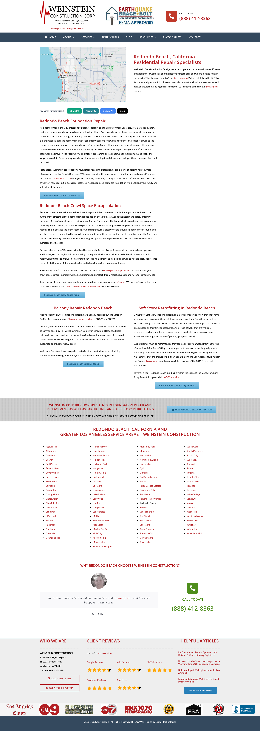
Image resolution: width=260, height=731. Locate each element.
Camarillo (51, 489)
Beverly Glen (52, 468)
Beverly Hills (52, 472)
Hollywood (98, 468)
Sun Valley (192, 459)
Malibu (96, 515)
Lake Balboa (99, 494)
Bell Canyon (52, 464)
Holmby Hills (99, 472)
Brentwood (51, 481)
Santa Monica (147, 529)
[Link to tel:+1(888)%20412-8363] (192, 588)
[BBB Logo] (243, 706)
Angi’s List (122, 679)
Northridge (145, 464)
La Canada (98, 481)
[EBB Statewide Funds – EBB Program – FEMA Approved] (130, 7)
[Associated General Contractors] (218, 704)
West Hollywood (195, 515)
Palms (143, 481)
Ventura (191, 507)
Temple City (193, 476)
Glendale (50, 533)
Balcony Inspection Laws (81, 319)
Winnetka (192, 529)
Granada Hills (53, 537)
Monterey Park (147, 446)
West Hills (192, 511)
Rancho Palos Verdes (150, 498)
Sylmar (190, 468)
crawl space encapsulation (116, 270)
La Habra (97, 485)
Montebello (99, 542)
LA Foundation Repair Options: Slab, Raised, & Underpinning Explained (197, 653)
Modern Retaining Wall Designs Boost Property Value (198, 680)
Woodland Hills (195, 533)
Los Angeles (212, 86)
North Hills (145, 455)
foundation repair (62, 178)
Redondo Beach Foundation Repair (72, 121)
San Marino (146, 520)
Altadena (50, 455)
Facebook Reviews (96, 680)
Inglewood (98, 476)
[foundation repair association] (194, 704)
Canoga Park (52, 494)
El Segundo (51, 515)
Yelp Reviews (123, 662)
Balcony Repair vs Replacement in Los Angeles (199, 671)
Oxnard (144, 472)
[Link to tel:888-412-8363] (171, 16)
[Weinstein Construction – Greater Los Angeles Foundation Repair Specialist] (67, 1)
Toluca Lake (192, 481)
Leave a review (104, 653)
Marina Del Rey (101, 529)
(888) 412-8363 (195, 18)
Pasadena (145, 494)
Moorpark (145, 450)
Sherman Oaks (147, 533)
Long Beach (99, 507)
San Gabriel (146, 515)
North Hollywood (149, 459)
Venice (190, 503)
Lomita (96, 503)
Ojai (142, 468)
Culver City (51, 507)
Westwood (192, 520)
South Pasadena (195, 450)
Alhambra (51, 450)
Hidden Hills (99, 459)
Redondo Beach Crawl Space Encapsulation (80, 205)
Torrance (191, 489)
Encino (49, 520)
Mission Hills (99, 537)
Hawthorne (99, 450)
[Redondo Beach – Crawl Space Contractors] (83, 47)
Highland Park (100, 464)
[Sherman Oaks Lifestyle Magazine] (79, 706)
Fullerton (50, 524)
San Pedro (145, 524)
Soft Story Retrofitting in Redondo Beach (177, 308)
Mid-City (97, 533)
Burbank (50, 485)
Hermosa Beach (101, 455)
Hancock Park (100, 446)
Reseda (143, 507)
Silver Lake (145, 542)
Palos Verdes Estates (150, 485)
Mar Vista (98, 524)
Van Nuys (192, 498)
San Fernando (180, 77)
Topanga (191, 485)
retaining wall (123, 598)
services (96, 286)
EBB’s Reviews (154, 662)
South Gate (192, 446)
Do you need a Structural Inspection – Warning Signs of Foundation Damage (199, 662)
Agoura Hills (52, 446)
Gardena (50, 529)
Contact (121, 282)
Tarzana (191, 472)
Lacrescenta (99, 489)
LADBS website (171, 377)
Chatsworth (52, 498)
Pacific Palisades (148, 476)
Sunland (191, 464)
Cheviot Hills (52, 503)
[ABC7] (109, 704)
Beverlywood (52, 476)
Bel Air (49, 459)
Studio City (192, 455)
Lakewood (98, 498)
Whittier (191, 524)
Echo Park (51, 511)
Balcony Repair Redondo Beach (83, 308)
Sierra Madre (146, 537)
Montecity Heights (102, 546)
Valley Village (193, 494)
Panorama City (147, 489)
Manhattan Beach (102, 520)
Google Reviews (95, 662)
